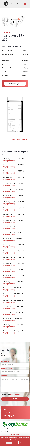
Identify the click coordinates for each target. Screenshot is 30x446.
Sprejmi (15, 442)
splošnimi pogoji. (15, 394)
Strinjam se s (11, 394)
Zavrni (21, 442)
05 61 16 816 (8, 412)
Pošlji (15, 399)
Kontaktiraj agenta (15, 84)
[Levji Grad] (12, 3)
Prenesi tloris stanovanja (19, 139)
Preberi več (15, 434)
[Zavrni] (28, 441)
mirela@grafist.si (10, 415)
